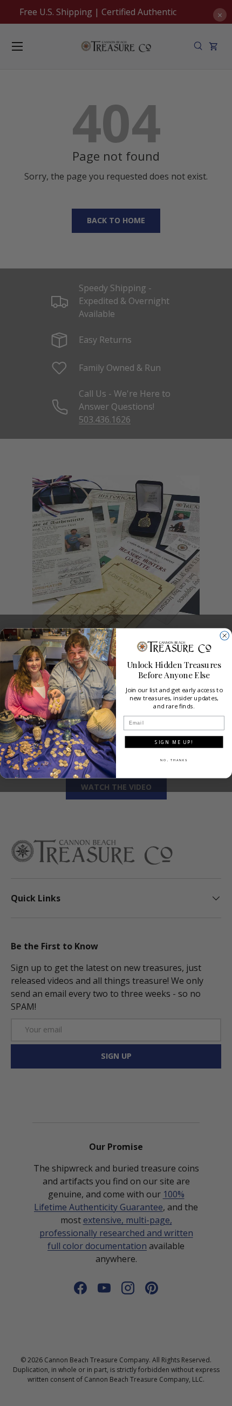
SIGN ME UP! (174, 742)
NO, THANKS (174, 759)
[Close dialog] (224, 635)
